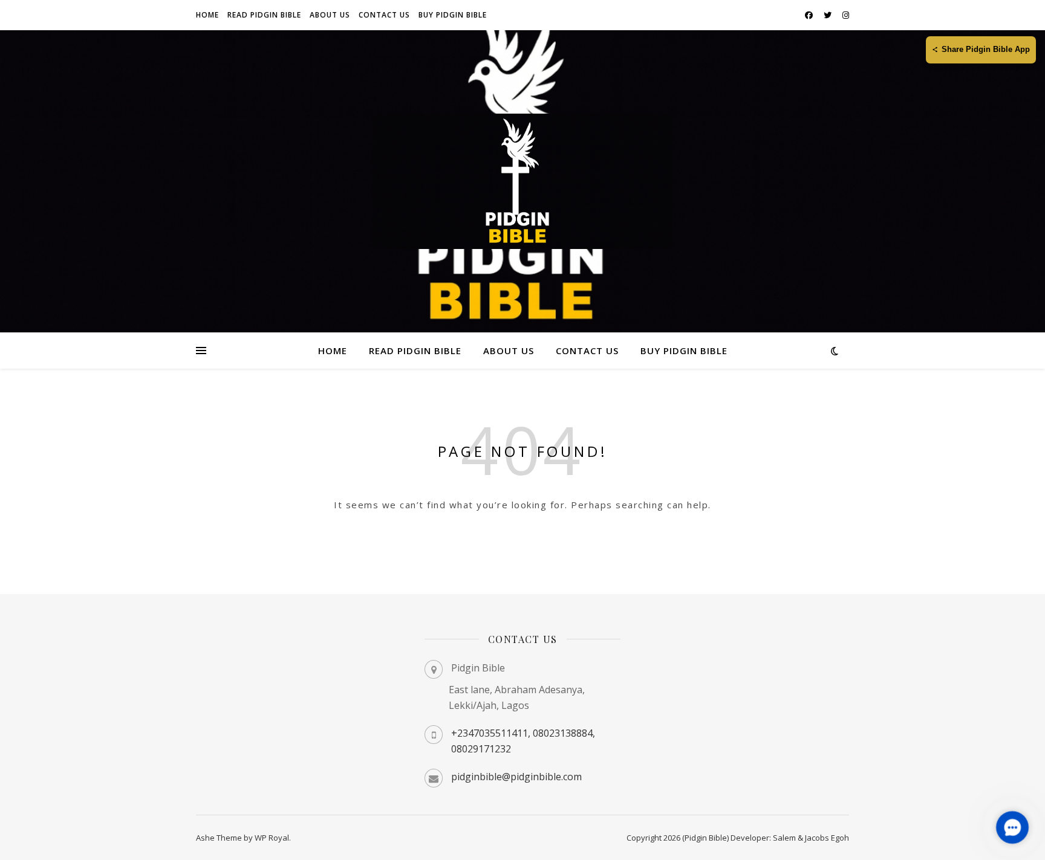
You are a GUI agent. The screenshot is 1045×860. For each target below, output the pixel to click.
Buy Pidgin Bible (452, 15)
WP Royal (272, 837)
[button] (1012, 827)
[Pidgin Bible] (522, 181)
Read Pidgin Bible (264, 15)
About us (330, 15)
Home (207, 15)
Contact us (384, 15)
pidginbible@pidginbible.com (516, 776)
